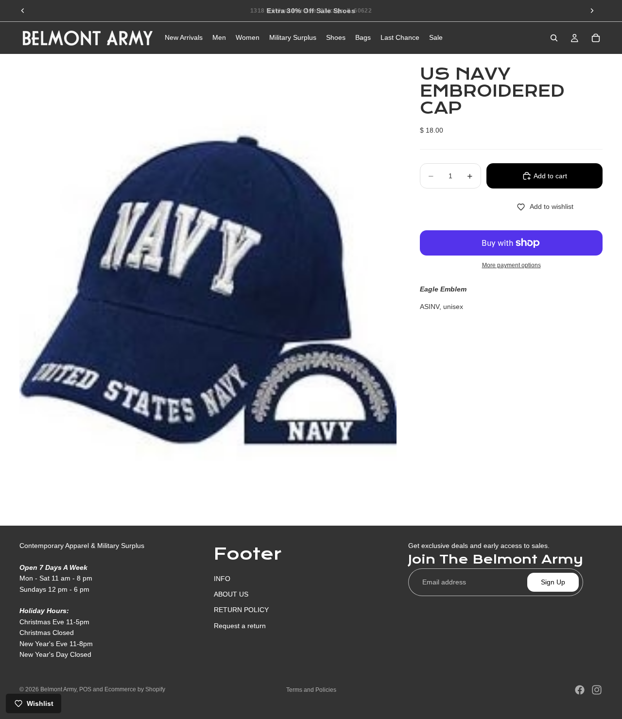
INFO (222, 578)
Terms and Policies (311, 689)
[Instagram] (597, 690)
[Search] (554, 38)
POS (85, 689)
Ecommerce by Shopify (134, 689)
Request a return (240, 625)
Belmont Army (58, 689)
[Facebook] (580, 690)
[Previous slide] (23, 10)
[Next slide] (592, 10)
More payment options (511, 265)
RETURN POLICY (241, 610)
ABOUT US (231, 594)
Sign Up (553, 582)
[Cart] (595, 38)
